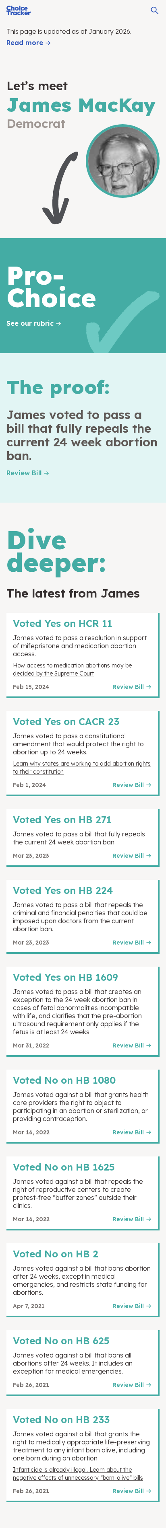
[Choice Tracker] (18, 10)
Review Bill (24, 473)
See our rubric (30, 323)
